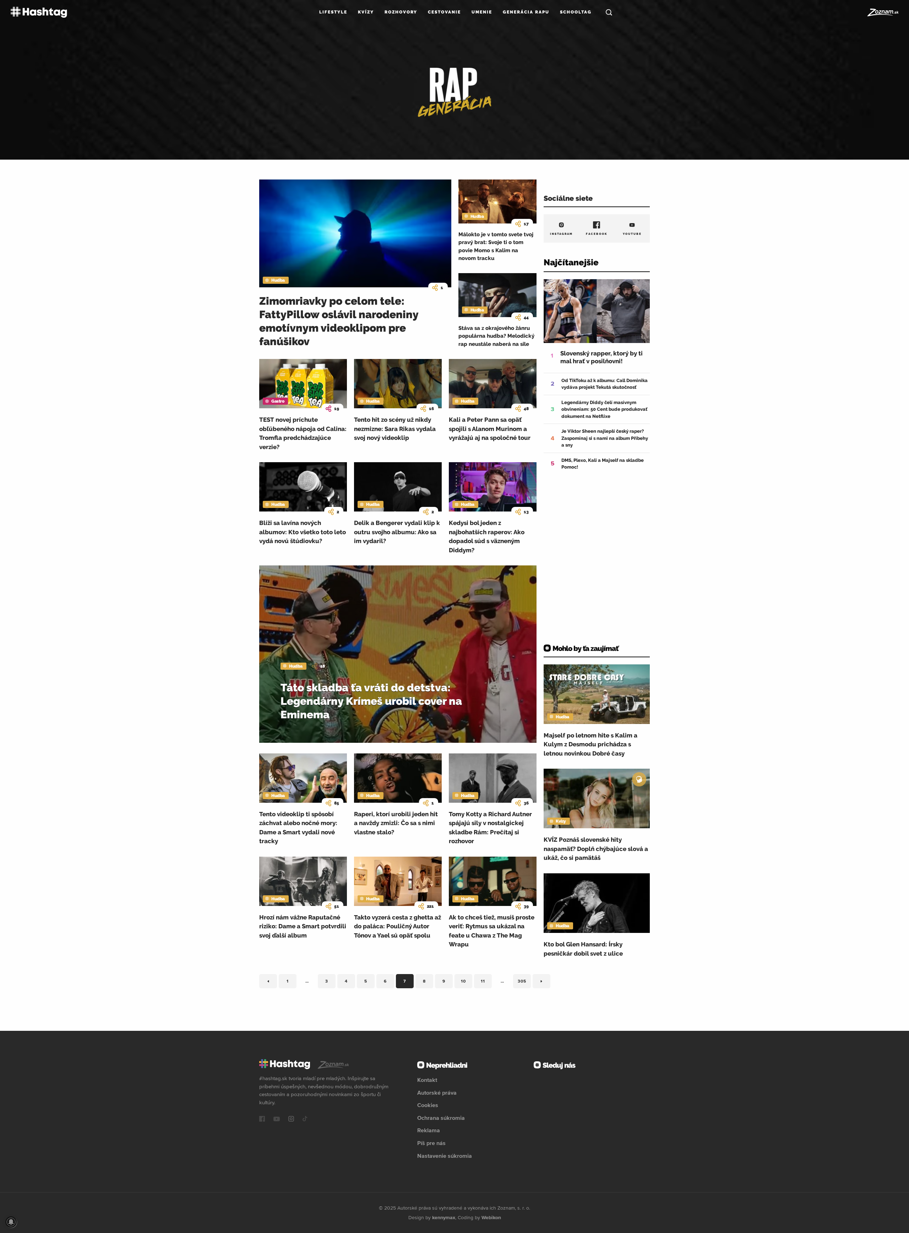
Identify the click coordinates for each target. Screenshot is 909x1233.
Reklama (428, 1130)
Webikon (491, 1217)
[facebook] (262, 1119)
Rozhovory (401, 12)
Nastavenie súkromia (444, 1155)
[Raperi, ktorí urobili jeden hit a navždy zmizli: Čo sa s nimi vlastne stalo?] (398, 778)
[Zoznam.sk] (882, 12)
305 (524, 982)
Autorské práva (437, 1092)
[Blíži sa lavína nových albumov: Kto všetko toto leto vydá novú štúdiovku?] (303, 487)
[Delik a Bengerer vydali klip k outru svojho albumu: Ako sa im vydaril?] (398, 487)
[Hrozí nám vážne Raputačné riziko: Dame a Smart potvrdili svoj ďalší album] (303, 881)
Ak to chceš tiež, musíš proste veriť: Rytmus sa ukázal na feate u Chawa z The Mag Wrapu (491, 931)
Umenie (482, 12)
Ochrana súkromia (441, 1118)
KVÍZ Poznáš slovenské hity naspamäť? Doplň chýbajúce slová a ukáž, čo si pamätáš (596, 848)
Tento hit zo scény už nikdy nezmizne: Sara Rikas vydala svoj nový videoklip (395, 428)
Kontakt (427, 1080)
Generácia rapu (526, 12)
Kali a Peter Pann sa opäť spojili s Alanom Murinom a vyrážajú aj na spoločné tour (489, 428)
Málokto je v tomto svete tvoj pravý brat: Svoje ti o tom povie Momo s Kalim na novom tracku (495, 246)
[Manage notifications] (11, 1222)
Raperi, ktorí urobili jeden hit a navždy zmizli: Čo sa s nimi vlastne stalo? (396, 823)
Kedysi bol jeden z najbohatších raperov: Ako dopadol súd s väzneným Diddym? (486, 536)
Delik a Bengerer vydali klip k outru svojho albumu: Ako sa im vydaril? (397, 531)
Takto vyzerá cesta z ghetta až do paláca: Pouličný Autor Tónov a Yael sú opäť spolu (397, 926)
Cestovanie (444, 12)
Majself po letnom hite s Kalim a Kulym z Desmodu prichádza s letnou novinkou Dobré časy (590, 744)
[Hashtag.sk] (39, 12)
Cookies (427, 1105)
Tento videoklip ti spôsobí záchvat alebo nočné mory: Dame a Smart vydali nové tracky (298, 828)
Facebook (597, 234)
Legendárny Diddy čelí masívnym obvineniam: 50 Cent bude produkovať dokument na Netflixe (604, 409)
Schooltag (576, 12)
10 (466, 982)
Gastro (277, 401)
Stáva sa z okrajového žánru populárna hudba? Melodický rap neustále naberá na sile (496, 336)
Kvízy (366, 12)
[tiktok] (305, 1119)
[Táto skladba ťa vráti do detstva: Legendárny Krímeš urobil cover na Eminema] (398, 654)
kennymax (443, 1217)
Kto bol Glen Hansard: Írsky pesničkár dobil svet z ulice (583, 949)
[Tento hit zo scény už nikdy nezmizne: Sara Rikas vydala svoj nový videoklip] (398, 383)
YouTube (632, 234)
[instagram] (291, 1119)
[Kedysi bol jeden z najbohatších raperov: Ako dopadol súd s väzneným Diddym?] (493, 487)
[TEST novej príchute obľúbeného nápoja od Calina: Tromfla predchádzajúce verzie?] (303, 383)
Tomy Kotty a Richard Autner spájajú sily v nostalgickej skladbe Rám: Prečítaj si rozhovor (490, 828)
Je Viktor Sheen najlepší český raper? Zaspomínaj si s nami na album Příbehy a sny (604, 438)
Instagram (561, 234)
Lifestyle (333, 12)
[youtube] (276, 1119)
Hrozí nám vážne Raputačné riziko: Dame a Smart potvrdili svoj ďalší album (302, 926)
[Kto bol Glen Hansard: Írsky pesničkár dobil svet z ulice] (597, 903)
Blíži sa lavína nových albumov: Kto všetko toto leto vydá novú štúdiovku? (302, 531)
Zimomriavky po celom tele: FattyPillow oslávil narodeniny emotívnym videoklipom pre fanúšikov (338, 321)
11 (486, 982)
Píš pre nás (431, 1143)
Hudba (278, 280)
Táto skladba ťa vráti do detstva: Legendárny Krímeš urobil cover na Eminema (371, 701)
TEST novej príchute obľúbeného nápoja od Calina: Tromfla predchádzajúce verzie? (303, 433)
